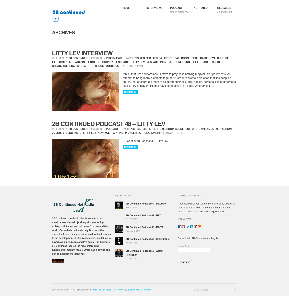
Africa (157, 58)
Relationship (200, 62)
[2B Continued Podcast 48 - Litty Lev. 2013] (85, 158)
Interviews (114, 58)
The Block (96, 66)
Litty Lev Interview (82, 52)
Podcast (112, 129)
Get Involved (119, 289)
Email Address (185, 246)
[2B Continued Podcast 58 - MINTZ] (119, 229)
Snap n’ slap (78, 66)
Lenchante (122, 62)
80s (142, 58)
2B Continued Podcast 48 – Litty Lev (108, 123)
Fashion (93, 62)
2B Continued (78, 58)
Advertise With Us (134, 289)
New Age (152, 62)
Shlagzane (60, 66)
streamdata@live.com (212, 211)
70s (136, 58)
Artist (168, 58)
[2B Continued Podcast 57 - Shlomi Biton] (119, 241)
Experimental (62, 62)
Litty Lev (138, 62)
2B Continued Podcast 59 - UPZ (143, 215)
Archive (147, 289)
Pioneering (182, 62)
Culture (223, 58)
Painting (166, 62)
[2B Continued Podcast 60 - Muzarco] (119, 205)
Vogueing (112, 66)
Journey (107, 62)
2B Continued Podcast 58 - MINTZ (144, 227)
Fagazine (80, 62)
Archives (63, 32)
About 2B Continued (102, 289)
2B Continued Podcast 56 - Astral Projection (144, 252)
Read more (130, 92)
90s (148, 58)
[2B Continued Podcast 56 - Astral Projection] (119, 253)
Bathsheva (207, 58)
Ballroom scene (186, 58)
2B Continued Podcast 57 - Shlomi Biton (148, 239)
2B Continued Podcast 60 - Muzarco (146, 203)
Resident (218, 62)
